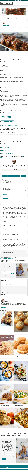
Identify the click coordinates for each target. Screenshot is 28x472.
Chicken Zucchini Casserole (18, 428)
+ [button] (16, 169)
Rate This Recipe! (3, 284)
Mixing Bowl (5, 195)
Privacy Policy (7, 469)
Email (2, 292)
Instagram (2, 258)
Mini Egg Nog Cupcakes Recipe (19, 332)
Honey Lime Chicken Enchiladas (19, 405)
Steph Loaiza (9, 23)
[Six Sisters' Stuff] (6, 3)
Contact (7, 467)
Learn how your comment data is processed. (18, 297)
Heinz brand (20, 239)
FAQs (21, 467)
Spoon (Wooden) (6, 198)
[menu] (27, 3)
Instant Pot (5, 194)
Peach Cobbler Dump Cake (4, 382)
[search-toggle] (24, 3)
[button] (8, 456)
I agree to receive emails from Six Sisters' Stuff (8, 456)
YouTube (11, 258)
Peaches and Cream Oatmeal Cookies (6, 428)
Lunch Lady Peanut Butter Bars (5, 405)
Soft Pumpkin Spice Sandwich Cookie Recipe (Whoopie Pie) (21, 356)
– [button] (14, 169)
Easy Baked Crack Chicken (18, 382)
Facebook (5, 258)
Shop (21, 469)
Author (3, 290)
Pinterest (8, 258)
